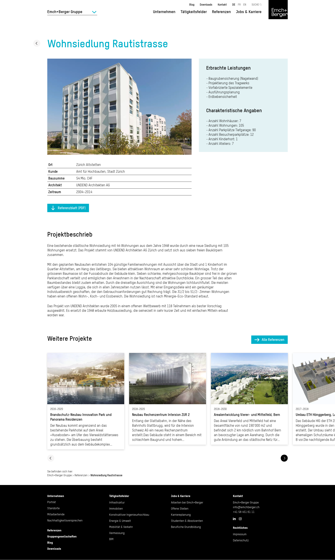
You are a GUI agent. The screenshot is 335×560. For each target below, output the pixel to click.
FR (239, 4)
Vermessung (117, 533)
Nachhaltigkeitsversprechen (65, 520)
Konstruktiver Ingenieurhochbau (129, 514)
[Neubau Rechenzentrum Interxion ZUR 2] (167, 399)
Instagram (240, 518)
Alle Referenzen (273, 340)
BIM (111, 539)
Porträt (51, 502)
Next (284, 458)
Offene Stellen (179, 508)
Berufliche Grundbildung (186, 527)
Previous (50, 458)
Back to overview (36, 43)
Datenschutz (241, 540)
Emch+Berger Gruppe (59, 475)
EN (244, 4)
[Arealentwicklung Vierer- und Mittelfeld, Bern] (249, 399)
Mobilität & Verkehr (121, 527)
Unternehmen (55, 496)
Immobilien (116, 508)
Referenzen (221, 11)
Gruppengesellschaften (62, 536)
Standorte (53, 508)
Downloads (206, 4)
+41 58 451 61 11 (244, 512)
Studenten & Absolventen (187, 520)
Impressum (240, 534)
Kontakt (222, 4)
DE (233, 4)
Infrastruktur (117, 502)
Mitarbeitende (56, 514)
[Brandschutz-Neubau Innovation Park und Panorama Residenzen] (85, 401)
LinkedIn (234, 518)
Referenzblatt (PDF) (72, 208)
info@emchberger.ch (246, 507)
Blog (191, 4)
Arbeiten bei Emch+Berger (187, 502)
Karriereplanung (181, 514)
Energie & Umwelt (120, 520)
